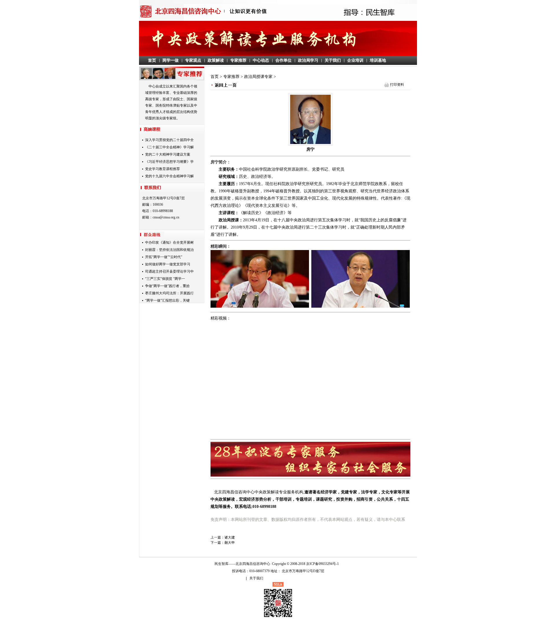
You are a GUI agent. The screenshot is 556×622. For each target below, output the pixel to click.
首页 (152, 60)
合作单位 (283, 60)
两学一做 (170, 60)
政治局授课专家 (258, 76)
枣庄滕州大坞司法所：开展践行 (169, 293)
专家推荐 (238, 60)
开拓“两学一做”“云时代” (163, 257)
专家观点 (193, 60)
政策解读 (216, 60)
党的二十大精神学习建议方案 (167, 154)
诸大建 (229, 537)
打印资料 (397, 85)
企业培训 (355, 60)
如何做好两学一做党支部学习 (167, 264)
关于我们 (333, 60)
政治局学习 (308, 60)
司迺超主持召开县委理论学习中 (169, 271)
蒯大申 (229, 543)
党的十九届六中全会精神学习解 (169, 176)
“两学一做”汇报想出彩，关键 (167, 300)
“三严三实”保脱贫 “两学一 (165, 279)
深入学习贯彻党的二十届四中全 (169, 140)
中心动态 (261, 60)
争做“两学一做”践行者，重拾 (167, 286)
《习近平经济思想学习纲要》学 (169, 162)
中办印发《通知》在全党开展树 (169, 242)
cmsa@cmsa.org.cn (166, 217)
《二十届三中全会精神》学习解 (169, 147)
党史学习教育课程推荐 (162, 169)
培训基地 (378, 60)
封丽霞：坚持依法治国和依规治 (169, 250)
